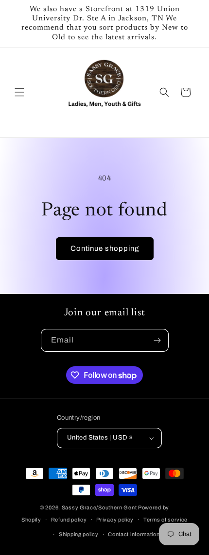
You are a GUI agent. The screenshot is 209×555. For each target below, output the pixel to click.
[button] (19, 92)
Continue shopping (104, 248)
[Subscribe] (157, 340)
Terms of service (165, 519)
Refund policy (69, 519)
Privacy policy (115, 519)
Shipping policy (79, 534)
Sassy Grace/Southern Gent (99, 507)
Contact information (133, 534)
